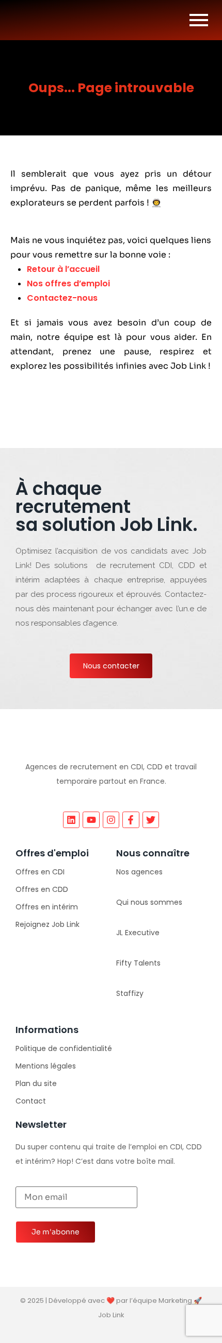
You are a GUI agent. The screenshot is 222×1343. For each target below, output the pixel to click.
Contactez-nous (62, 298)
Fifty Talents (138, 963)
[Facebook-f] (130, 820)
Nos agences (139, 872)
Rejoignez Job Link (47, 924)
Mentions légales (45, 1066)
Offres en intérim (46, 907)
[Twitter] (150, 820)
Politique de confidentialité (63, 1048)
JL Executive (138, 932)
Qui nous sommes (149, 902)
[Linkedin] (71, 820)
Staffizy (130, 993)
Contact (30, 1101)
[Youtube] (91, 820)
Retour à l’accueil (63, 269)
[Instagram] (111, 820)
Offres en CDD (41, 889)
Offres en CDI (40, 872)
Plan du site (36, 1083)
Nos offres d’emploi (68, 283)
